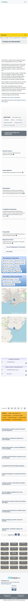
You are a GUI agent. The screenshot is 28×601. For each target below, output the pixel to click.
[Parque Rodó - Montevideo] (16, 235)
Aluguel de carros (8, 281)
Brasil (6, 101)
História (12, 119)
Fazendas (19, 271)
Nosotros (14, 585)
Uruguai (6, 37)
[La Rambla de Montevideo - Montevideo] (7, 216)
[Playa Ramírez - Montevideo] (23, 193)
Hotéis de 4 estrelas (20, 260)
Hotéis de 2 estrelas (20, 263)
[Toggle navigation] (25, 2)
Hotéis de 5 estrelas (8, 260)
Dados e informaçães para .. (15, 413)
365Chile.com (21, 596)
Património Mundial (17, 419)
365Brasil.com (7, 596)
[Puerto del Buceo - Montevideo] (22, 172)
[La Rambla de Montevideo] (14, 202)
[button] (14, 299)
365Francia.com (14, 597)
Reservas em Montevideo (9, 125)
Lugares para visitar (8, 122)
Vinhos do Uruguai (7, 415)
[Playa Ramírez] (14, 181)
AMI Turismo (9, 373)
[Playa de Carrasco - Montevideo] (13, 154)
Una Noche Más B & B (11, 362)
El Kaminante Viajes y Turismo (12, 369)
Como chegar (19, 119)
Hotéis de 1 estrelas (8, 266)
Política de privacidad (21, 600)
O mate (4, 417)
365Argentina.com (7, 595)
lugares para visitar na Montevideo (12, 97)
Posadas (6, 271)
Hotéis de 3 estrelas (8, 263)
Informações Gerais (16, 117)
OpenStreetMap (19, 313)
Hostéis (12, 271)
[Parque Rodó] (14, 225)
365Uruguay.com (20, 595)
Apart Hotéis (17, 268)
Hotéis (17, 266)
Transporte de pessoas (9, 284)
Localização (6, 119)
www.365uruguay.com (6, 583)
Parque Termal (22, 417)
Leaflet (13, 313)
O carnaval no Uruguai (18, 415)
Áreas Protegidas (7, 419)
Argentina (19, 100)
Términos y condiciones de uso (9, 600)
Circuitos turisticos (18, 122)
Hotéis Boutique (7, 268)
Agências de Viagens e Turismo (11, 279)
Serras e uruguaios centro (15, 37)
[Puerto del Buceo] (14, 163)
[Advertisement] (14, 19)
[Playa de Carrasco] (14, 144)
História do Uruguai (12, 417)
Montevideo (3, 35)
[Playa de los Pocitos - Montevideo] (12, 243)
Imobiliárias (17, 281)
